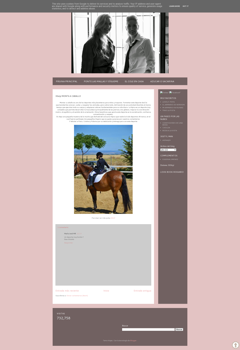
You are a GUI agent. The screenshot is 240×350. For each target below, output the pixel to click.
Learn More (174, 6)
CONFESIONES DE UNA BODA (172, 124)
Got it (186, 6)
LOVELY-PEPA (168, 102)
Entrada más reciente (67, 290)
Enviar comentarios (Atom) (77, 295)
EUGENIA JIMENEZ (170, 159)
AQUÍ (113, 218)
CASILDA (166, 127)
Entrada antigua (142, 290)
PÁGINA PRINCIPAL (66, 81)
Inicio (106, 290)
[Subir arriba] (235, 345)
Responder (68, 243)
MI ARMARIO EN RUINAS (172, 107)
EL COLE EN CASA (134, 81)
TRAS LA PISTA (168, 110)
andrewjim (166, 140)
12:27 (79, 233)
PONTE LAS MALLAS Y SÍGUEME (101, 81)
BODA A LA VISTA (169, 130)
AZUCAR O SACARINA (162, 81)
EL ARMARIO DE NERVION (173, 104)
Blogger (133, 340)
